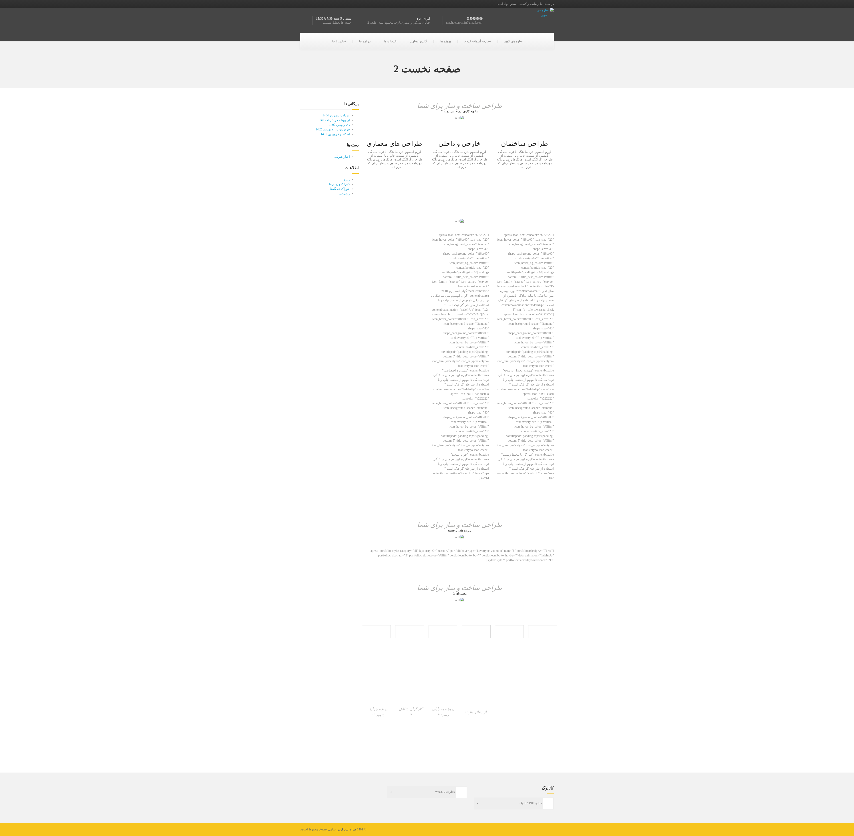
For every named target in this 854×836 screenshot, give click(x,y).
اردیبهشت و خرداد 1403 (334, 120)
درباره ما (365, 41)
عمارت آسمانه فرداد (477, 41)
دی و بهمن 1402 (339, 124)
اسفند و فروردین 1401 (335, 134)
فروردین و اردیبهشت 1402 (333, 129)
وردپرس (344, 193)
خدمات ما (390, 41)
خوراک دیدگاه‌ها (340, 189)
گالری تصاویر (418, 41)
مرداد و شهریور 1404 (336, 115)
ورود (347, 179)
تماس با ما (339, 41)
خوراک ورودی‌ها (339, 184)
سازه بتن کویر (513, 41)
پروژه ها (445, 41)
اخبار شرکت (342, 156)
